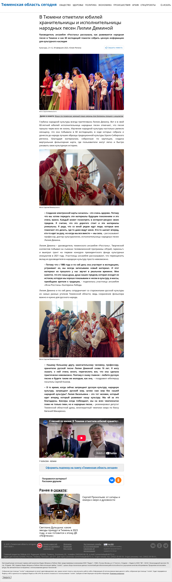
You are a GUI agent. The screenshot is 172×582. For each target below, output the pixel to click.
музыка (53, 461)
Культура (43, 48)
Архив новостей (50, 544)
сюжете (60, 490)
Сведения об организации (89, 550)
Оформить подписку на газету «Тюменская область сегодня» (82, 467)
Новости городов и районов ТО (51, 547)
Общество (65, 5)
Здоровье (78, 5)
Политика (90, 5)
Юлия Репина (75, 48)
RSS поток (67, 549)
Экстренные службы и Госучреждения (92, 545)
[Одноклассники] (118, 480)
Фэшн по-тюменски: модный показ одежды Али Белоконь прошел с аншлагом (89, 116)
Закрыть (6, 577)
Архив (135, 5)
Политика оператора (117, 573)
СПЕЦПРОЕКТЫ (148, 5)
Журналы (67, 544)
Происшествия (121, 5)
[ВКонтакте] (112, 480)
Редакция (67, 546)
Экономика (105, 5)
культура (45, 461)
